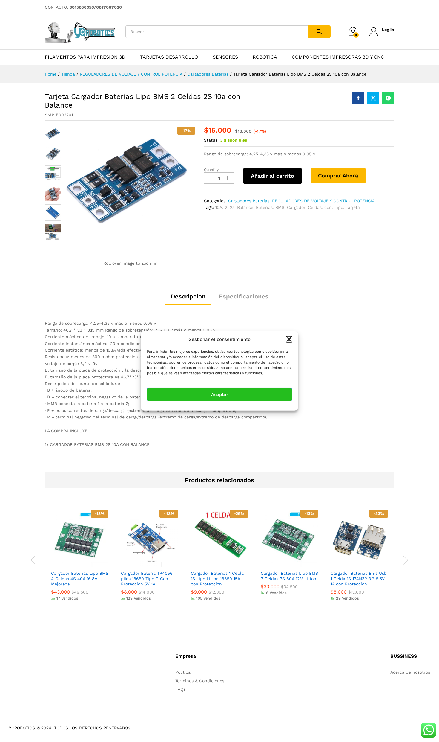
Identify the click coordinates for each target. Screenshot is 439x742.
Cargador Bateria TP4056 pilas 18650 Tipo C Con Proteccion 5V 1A (147, 578)
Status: (211, 140)
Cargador (296, 207)
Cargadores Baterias (248, 200)
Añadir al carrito (272, 176)
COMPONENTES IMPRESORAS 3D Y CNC (338, 57)
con (328, 207)
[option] (80, 559)
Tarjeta (353, 207)
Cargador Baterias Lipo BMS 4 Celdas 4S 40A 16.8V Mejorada (79, 578)
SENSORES (225, 57)
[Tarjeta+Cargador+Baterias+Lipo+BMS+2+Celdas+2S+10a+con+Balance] (373, 98)
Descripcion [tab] (188, 296)
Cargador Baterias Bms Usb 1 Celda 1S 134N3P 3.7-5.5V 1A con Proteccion (359, 578)
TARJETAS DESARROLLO (169, 57)
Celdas (315, 207)
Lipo (338, 207)
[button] (289, 339)
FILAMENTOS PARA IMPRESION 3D (85, 57)
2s (232, 207)
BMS (279, 207)
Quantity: (212, 169)
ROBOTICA (265, 57)
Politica (183, 672)
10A (218, 207)
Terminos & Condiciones (199, 680)
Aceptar (219, 394)
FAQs (180, 689)
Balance (245, 207)
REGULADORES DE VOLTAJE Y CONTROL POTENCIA (323, 200)
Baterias (264, 207)
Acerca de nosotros (410, 672)
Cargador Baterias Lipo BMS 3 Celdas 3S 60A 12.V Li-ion (289, 576)
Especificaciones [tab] (243, 296)
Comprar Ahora (338, 175)
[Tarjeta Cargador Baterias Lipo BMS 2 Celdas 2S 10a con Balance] (358, 98)
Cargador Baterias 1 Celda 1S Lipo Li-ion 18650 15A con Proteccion (217, 578)
